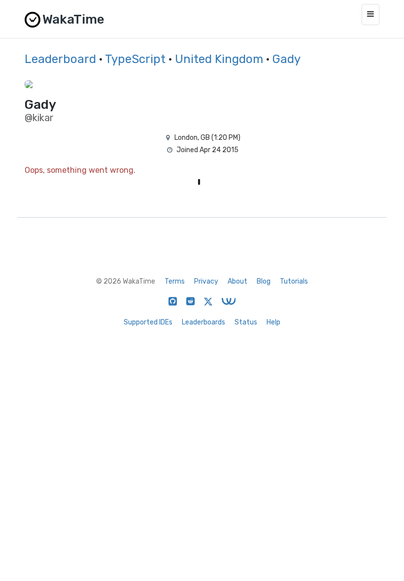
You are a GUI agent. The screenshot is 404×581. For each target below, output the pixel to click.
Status (246, 322)
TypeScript (135, 59)
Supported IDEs (148, 322)
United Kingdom (219, 59)
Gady (286, 59)
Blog (263, 281)
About (237, 281)
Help (273, 322)
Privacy (206, 281)
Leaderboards (203, 322)
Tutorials (294, 281)
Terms (175, 281)
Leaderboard (60, 59)
